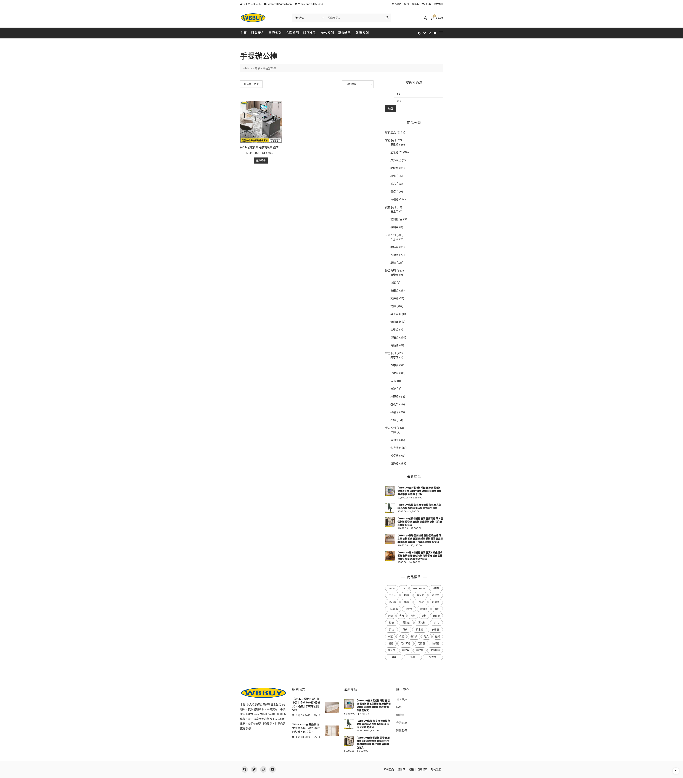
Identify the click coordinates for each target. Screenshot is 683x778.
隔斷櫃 (435, 643)
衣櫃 (393, 420)
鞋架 (394, 657)
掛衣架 (394, 404)
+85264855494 (252, 4)
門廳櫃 (421, 643)
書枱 (437, 609)
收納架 (409, 609)
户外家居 (395, 160)
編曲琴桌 (395, 322)
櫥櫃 (424, 615)
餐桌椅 (394, 456)
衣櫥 (401, 636)
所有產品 (257, 33)
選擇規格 (261, 160)
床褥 (393, 389)
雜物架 (405, 650)
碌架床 (394, 412)
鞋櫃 (393, 263)
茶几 (393, 184)
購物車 (415, 4)
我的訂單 (426, 4)
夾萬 (393, 283)
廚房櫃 (435, 602)
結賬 (406, 4)
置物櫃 (421, 622)
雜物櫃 (419, 650)
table (392, 588)
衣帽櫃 (394, 255)
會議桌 (394, 275)
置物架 (394, 440)
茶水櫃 (419, 629)
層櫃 (406, 602)
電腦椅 (394, 345)
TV (403, 588)
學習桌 (420, 595)
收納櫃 (423, 609)
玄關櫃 (436, 615)
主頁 (243, 33)
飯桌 (413, 657)
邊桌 (393, 191)
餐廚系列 (362, 33)
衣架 (390, 636)
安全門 (394, 211)
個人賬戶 (396, 4)
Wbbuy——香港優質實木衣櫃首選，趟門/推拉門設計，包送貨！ (306, 728)
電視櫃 (394, 199)
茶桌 (405, 629)
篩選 (390, 108)
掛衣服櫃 (393, 609)
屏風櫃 (394, 144)
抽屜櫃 (394, 168)
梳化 (393, 176)
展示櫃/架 (396, 152)
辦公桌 (414, 636)
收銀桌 (394, 290)
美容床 (394, 357)
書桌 (401, 615)
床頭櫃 (394, 396)
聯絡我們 (438, 4)
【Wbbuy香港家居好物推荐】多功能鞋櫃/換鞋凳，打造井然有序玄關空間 (306, 704)
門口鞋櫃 (405, 643)
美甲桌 (394, 330)
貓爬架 (394, 227)
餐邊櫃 (394, 463)
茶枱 (391, 629)
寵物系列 (344, 33)
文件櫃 (394, 298)
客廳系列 (275, 33)
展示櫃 (392, 602)
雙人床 (391, 650)
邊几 (426, 636)
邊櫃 (391, 643)
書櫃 (393, 306)
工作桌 (420, 602)
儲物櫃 (394, 365)
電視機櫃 (435, 650)
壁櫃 (393, 432)
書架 (390, 615)
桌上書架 (395, 314)
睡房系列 (309, 33)
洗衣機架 (395, 448)
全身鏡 (394, 239)
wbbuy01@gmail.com (280, 4)
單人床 (392, 595)
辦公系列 (327, 33)
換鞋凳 (394, 247)
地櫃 (406, 595)
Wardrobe (419, 588)
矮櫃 (391, 622)
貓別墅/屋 (396, 219)
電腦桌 (394, 337)
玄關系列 (292, 33)
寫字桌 (435, 595)
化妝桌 (394, 373)
